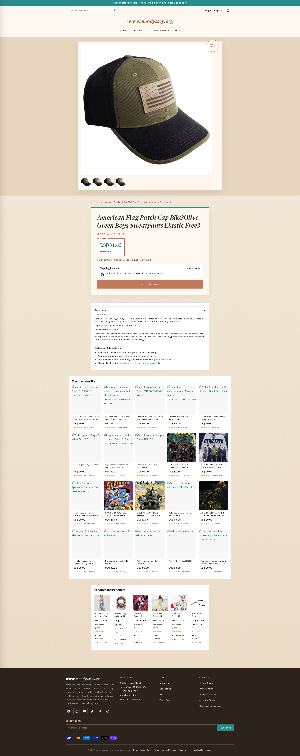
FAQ (161, 694)
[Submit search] (115, 10)
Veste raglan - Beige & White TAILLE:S (85, 466)
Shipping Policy (207, 700)
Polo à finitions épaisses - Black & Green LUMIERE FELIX (86, 514)
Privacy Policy (206, 688)
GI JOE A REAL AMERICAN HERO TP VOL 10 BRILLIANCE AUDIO (148, 514)
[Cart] (227, 10)
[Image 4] (120, 182)
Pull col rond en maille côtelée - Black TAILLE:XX (213, 418)
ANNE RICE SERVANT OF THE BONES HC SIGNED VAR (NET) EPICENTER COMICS (212, 514)
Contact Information (210, 706)
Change (196, 268)
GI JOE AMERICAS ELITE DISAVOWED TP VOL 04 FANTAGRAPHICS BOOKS (179, 466)
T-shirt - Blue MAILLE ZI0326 (180, 561)
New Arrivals (161, 30)
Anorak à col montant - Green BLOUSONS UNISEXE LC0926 (86, 418)
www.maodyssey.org (150, 21)
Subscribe (225, 727)
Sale (177, 30)
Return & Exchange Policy (148, 363)
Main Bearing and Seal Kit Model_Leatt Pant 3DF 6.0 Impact (120, 615)
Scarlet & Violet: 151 (176, 615)
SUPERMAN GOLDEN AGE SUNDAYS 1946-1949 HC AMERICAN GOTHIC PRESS (116, 514)
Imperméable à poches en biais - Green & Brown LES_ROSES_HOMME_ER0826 (118, 466)
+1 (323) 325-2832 (129, 691)
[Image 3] (109, 182)
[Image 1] (86, 182)
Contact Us (165, 688)
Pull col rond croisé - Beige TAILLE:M (148, 562)
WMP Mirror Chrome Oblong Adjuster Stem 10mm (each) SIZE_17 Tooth (198, 615)
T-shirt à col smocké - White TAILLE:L (117, 562)
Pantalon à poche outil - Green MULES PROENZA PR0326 (150, 418)
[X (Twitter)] (100, 711)
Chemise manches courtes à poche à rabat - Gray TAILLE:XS (213, 562)
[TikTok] (92, 711)
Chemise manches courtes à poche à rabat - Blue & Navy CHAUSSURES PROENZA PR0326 (117, 418)
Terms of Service (207, 694)
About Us (164, 683)
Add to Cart (150, 284)
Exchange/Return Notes (108, 348)
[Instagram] (76, 711)
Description (101, 310)
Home (123, 30)
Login (208, 10)
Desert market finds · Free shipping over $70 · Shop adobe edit (150, 3)
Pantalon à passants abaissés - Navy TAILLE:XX (84, 562)
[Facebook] (69, 711)
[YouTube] (84, 711)
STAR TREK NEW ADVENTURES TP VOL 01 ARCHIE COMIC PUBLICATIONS (213, 466)
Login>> (104, 642)
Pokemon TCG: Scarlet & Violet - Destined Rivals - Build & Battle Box (140, 615)
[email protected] (163, 359)
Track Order (165, 700)
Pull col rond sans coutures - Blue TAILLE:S (181, 514)
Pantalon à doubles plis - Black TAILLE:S (147, 466)
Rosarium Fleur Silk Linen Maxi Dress (101, 615)
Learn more (145, 260)
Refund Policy (206, 683)
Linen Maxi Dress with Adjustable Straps (157, 615)
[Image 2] (97, 182)
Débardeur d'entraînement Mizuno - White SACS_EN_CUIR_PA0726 (180, 418)
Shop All (137, 30)
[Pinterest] (108, 711)
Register (218, 10)
